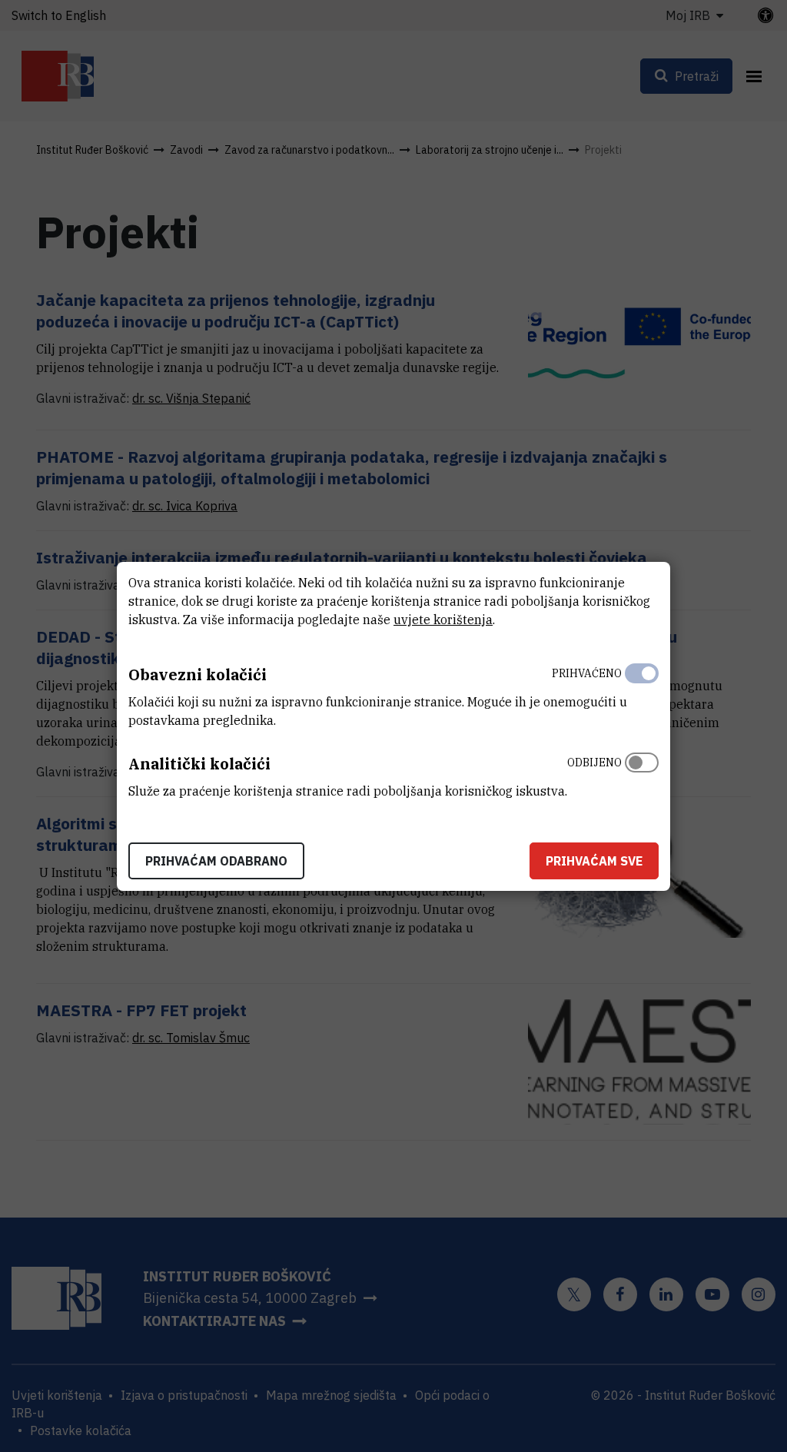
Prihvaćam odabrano (216, 861)
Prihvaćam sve (594, 861)
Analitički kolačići (199, 763)
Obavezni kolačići (197, 674)
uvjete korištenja (443, 619)
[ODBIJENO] (642, 773)
